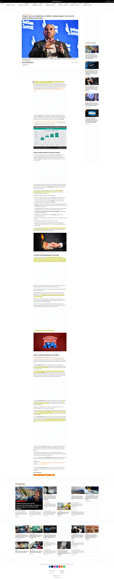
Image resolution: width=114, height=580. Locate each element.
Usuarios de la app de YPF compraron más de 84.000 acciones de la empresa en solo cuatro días (63, 552)
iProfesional (24, 14)
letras (53, 474)
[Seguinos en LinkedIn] (57, 566)
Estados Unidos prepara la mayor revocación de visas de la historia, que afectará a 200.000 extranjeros (49, 505)
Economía (35, 3)
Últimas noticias (27, 3)
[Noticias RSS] (62, 566)
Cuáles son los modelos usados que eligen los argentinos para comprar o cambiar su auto (49, 536)
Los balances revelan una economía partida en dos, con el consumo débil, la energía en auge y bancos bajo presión (91, 120)
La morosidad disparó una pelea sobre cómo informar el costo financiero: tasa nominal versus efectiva (91, 88)
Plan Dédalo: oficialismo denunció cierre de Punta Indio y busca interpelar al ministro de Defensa (35, 513)
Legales (61, 3)
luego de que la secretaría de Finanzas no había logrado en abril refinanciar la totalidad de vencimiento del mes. (50, 90)
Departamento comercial (62, 571)
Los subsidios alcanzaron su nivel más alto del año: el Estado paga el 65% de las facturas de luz (49, 552)
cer (45, 474)
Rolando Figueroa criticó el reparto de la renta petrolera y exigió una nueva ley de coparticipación (49, 513)
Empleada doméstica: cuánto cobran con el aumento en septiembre (63, 513)
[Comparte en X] (25, 62)
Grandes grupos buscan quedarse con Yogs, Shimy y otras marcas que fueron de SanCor (77, 544)
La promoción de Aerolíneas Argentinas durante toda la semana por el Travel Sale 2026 (77, 497)
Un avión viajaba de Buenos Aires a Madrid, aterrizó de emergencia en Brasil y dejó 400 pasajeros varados (77, 513)
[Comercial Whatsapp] (63, 573)
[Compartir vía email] (33, 62)
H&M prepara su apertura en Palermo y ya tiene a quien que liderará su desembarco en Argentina (91, 536)
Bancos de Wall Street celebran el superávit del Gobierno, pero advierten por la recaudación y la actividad (91, 72)
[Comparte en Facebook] (23, 62)
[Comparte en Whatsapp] (27, 62)
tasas (35, 474)
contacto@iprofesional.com (57, 577)
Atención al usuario (52, 570)
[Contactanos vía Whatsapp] (53, 572)
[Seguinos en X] (52, 566)
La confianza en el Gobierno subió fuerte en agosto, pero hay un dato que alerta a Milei (77, 552)
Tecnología (73, 3)
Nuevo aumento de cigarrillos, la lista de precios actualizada (22, 552)
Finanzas (47, 3)
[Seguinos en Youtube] (59, 566)
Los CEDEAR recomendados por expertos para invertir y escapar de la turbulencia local (21, 536)
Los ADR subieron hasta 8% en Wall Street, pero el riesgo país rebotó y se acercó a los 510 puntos (77, 536)
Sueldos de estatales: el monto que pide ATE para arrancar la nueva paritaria (35, 536)
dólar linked (49, 474)
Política (41, 3)
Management (87, 3)
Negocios (67, 3)
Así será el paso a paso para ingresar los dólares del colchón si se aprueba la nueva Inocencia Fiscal (21, 513)
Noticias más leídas (20, 484)
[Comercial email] (60, 573)
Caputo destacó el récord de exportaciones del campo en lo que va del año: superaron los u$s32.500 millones (91, 56)
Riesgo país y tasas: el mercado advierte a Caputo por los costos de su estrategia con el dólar (91, 104)
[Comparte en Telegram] (31, 62)
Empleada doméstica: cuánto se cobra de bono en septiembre (35, 552)
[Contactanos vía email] (50, 572)
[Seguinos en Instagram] (54, 566)
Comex (80, 3)
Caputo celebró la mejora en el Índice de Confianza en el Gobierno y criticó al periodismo (49, 544)
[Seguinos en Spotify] (64, 566)
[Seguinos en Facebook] (50, 566)
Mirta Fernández (25, 64)
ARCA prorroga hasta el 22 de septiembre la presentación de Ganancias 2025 (77, 505)
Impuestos (54, 3)
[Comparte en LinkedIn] (29, 62)
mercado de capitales (40, 474)
